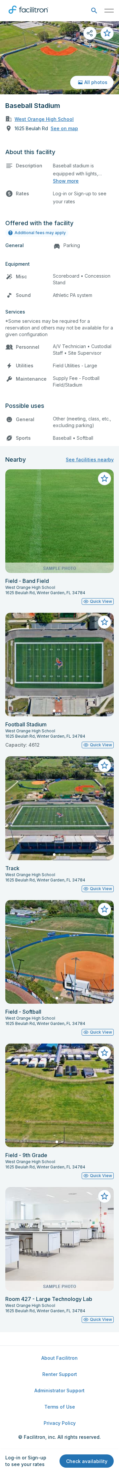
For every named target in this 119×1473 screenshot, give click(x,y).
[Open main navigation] (109, 10)
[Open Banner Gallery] (59, 57)
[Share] (90, 33)
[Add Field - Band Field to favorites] (104, 478)
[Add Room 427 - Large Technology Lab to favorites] (104, 1196)
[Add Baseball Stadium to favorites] (107, 33)
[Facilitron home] (28, 15)
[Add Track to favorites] (104, 765)
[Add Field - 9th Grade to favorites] (104, 1052)
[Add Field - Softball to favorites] (104, 909)
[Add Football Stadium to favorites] (104, 622)
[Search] (94, 11)
